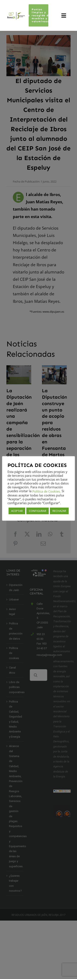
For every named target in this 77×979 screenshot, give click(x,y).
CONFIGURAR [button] (37, 511)
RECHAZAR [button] (59, 511)
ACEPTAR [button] (17, 511)
